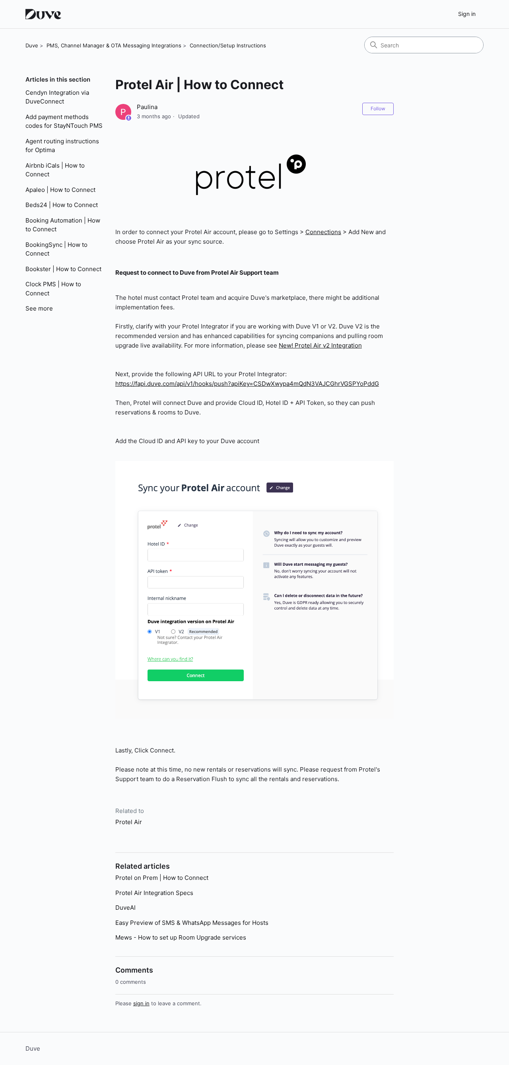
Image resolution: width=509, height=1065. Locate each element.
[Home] (44, 14)
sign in (141, 1003)
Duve (31, 45)
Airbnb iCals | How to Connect (55, 170)
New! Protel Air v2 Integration (320, 345)
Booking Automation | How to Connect (62, 225)
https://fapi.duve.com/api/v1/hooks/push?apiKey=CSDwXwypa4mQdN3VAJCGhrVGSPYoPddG (247, 383)
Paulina (147, 107)
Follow (378, 108)
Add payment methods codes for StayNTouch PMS (64, 121)
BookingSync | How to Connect (56, 249)
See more (39, 308)
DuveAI (125, 907)
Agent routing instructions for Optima (62, 145)
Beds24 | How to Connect (61, 205)
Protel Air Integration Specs (154, 893)
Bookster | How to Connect (63, 269)
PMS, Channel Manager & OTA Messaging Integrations (114, 45)
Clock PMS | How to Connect (53, 288)
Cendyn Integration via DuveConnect (57, 97)
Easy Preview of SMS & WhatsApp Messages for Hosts (191, 922)
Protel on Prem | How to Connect (161, 877)
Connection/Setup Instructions (228, 45)
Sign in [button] (467, 13)
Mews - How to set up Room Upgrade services (180, 937)
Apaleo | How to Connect (60, 189)
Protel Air (128, 822)
